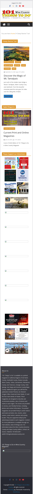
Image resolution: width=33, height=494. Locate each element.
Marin (13, 68)
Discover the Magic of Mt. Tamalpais (15, 77)
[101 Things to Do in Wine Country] (4, 24)
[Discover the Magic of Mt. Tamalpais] (16, 53)
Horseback (7, 68)
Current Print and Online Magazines (16, 134)
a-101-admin (21, 72)
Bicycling (17, 65)
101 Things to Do (8, 62)
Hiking (23, 65)
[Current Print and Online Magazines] (16, 118)
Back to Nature (8, 65)
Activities (18, 62)
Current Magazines (9, 128)
